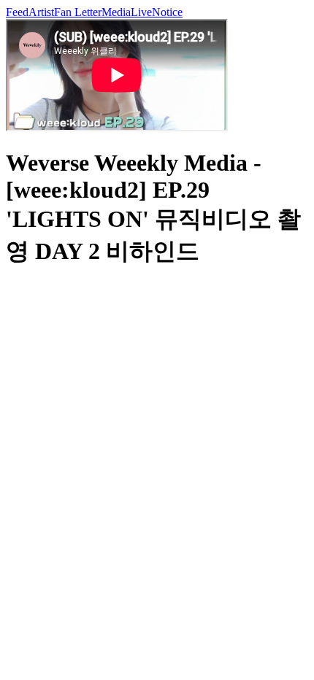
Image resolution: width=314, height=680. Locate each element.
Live (141, 12)
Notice (167, 12)
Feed (17, 12)
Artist (41, 12)
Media (116, 12)
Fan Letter (78, 12)
